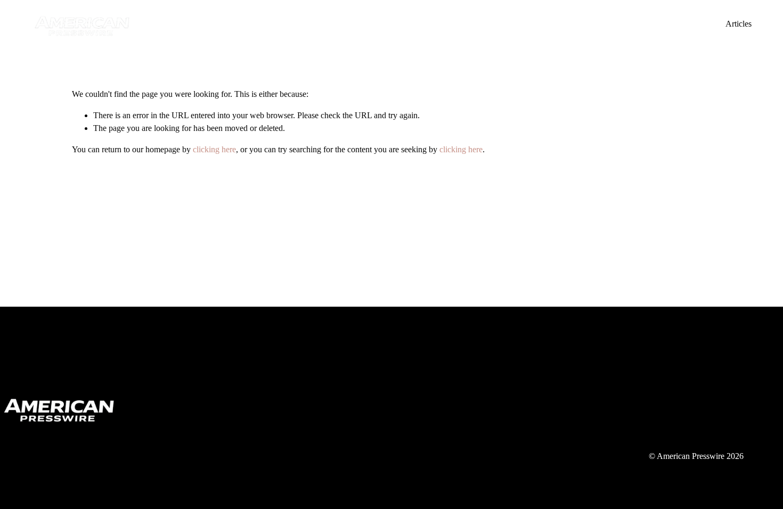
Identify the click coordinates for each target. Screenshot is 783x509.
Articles (738, 23)
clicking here (214, 149)
